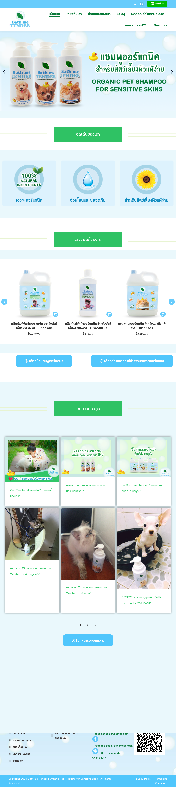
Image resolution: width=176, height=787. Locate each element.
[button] (4, 71)
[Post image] (32, 459)
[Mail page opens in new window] (142, 4)
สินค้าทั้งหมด (20, 747)
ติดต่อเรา (18, 761)
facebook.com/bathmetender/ (114, 746)
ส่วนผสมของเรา (22, 740)
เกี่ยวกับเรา (19, 733)
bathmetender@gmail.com (111, 734)
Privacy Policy (143, 779)
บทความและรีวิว (21, 754)
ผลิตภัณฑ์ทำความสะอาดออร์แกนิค (67, 735)
